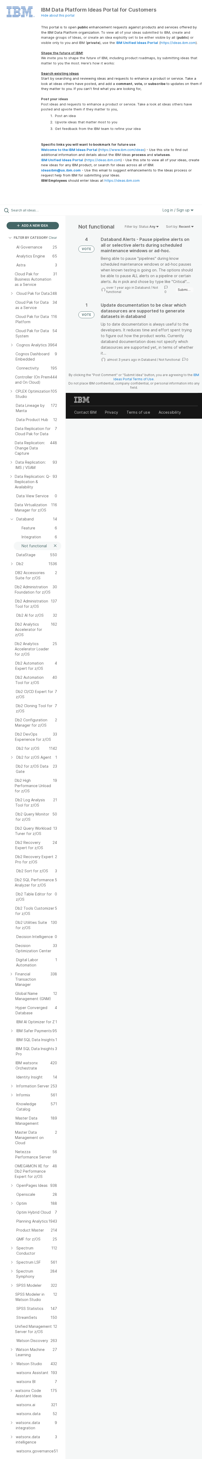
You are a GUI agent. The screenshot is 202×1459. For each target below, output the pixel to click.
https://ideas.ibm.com (178, 42)
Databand (142, 288)
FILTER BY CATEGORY (31, 238)
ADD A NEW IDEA (34, 225)
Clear (53, 238)
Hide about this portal (57, 15)
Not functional (169, 360)
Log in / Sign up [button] (177, 210)
